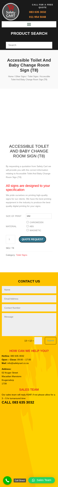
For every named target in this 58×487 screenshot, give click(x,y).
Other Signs (20, 76)
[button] (41, 480)
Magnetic (35, 230)
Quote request (32, 239)
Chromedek (36, 222)
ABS (31, 226)
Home (10, 76)
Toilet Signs (33, 76)
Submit (50, 340)
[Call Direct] (7, 480)
